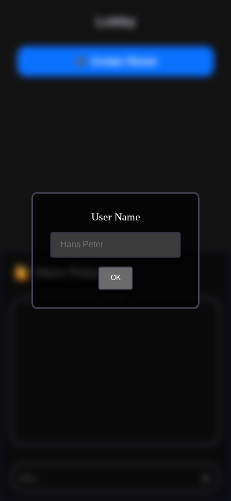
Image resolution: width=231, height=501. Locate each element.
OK (116, 278)
